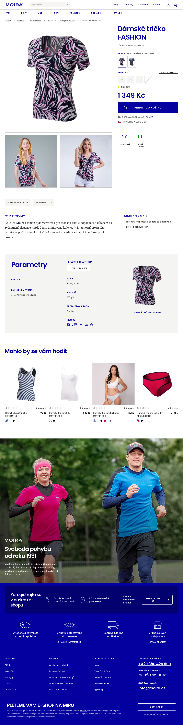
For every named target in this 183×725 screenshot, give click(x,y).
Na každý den (35, 21)
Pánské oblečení (102, 671)
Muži (40, 13)
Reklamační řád (57, 671)
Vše (8, 13)
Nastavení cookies (58, 689)
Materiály (128, 4)
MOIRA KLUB (10, 689)
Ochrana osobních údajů (61, 677)
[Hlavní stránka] (14, 4)
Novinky (117, 13)
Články (8, 665)
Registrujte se (153, 600)
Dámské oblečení (102, 677)
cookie (83, 710)
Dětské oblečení (102, 683)
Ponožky (74, 13)
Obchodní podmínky (59, 665)
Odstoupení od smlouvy (61, 683)
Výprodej (98, 689)
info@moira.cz (151, 688)
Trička (50, 21)
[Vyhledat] (69, 4)
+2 (109, 420)
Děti (56, 13)
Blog (115, 4)
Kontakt (157, 4)
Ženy (24, 13)
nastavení (51, 716)
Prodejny (143, 4)
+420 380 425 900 (154, 663)
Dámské (20, 21)
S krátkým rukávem (67, 21)
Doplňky (96, 13)
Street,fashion (80, 268)
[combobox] (48, 4)
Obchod (8, 21)
